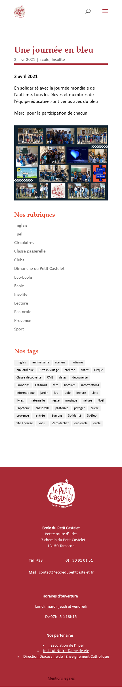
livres (20, 400)
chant (85, 370)
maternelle (37, 400)
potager (79, 408)
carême (70, 370)
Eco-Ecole (23, 277)
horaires (69, 385)
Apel (18, 234)
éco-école (81, 423)
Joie (68, 393)
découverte (80, 377)
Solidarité (74, 415)
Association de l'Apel (66, 645)
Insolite (58, 59)
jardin (44, 393)
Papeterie (23, 408)
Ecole (44, 59)
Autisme (77, 362)
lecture (81, 393)
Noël (101, 400)
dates (63, 377)
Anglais (21, 225)
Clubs (19, 260)
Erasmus (41, 385)
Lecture (21, 303)
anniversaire (40, 362)
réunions (56, 415)
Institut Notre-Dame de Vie (66, 651)
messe (55, 400)
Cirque (98, 370)
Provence (22, 320)
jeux (57, 393)
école (97, 423)
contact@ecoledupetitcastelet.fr (66, 572)
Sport (19, 329)
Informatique (25, 393)
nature (87, 400)
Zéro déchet (60, 423)
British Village (49, 370)
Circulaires (24, 243)
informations (90, 385)
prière (95, 408)
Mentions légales (61, 678)
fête (55, 385)
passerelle (42, 408)
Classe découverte (28, 377)
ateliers (60, 362)
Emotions (23, 385)
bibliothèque (25, 370)
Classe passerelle (30, 251)
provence (22, 415)
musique (71, 400)
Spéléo (91, 415)
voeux (43, 423)
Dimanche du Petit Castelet (39, 268)
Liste (95, 393)
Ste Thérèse (24, 423)
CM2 (50, 377)
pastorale (61, 408)
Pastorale (22, 312)
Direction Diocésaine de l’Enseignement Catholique (66, 657)
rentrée (40, 415)
